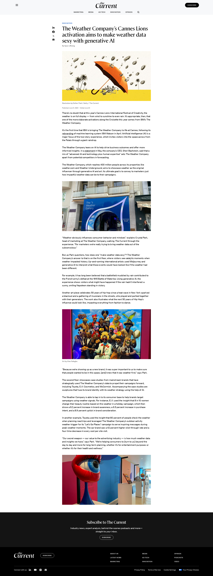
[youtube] (35, 570)
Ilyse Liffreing (69, 46)
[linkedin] (30, 570)
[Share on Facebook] (53, 32)
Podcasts (178, 558)
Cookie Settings (170, 570)
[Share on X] (53, 36)
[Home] (106, 5)
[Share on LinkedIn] (53, 27)
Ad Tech (102, 12)
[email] (46, 570)
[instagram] (40, 570)
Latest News (115, 558)
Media (91, 12)
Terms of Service (154, 570)
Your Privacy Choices (191, 570)
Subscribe (191, 5)
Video (176, 561)
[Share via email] (53, 39)
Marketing (78, 12)
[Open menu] (16, 5)
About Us (114, 554)
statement (90, 150)
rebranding (67, 133)
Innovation (115, 12)
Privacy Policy (139, 570)
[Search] (138, 12)
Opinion (129, 12)
